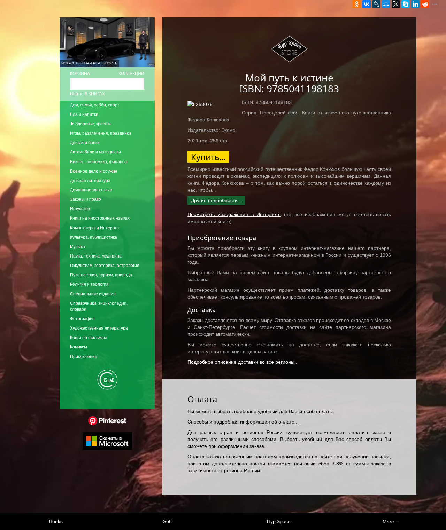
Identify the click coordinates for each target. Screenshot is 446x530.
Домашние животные (91, 190)
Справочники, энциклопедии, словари (99, 306)
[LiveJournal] (376, 4)
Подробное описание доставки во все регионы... (243, 362)
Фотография (82, 318)
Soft (167, 521)
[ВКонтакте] (366, 4)
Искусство (80, 208)
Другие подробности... (216, 200)
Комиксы (78, 347)
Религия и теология (89, 284)
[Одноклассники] (357, 4)
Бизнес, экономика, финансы (99, 161)
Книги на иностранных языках (100, 218)
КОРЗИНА (80, 73)
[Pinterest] (107, 420)
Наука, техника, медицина (96, 256)
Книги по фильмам (88, 337)
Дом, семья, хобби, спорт (95, 105)
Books (56, 521)
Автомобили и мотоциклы (95, 152)
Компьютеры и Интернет (95, 228)
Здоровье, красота (93, 123)
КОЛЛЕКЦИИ (131, 73)
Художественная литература (99, 328)
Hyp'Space (279, 521)
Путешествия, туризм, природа (101, 274)
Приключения (83, 356)
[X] (396, 4)
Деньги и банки (85, 142)
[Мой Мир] (386, 4)
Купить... (208, 157)
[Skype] (405, 4)
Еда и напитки (84, 114)
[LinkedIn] (415, 4)
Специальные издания (93, 294)
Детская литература (90, 180)
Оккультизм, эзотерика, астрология (104, 265)
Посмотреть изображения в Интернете (234, 214)
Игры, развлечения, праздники (100, 133)
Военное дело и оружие (93, 171)
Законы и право (85, 199)
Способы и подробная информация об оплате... (243, 422)
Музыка (77, 246)
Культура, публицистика (93, 237)
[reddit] (425, 4)
